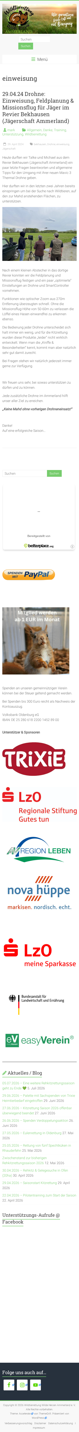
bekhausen (40, 144)
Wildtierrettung (36, 134)
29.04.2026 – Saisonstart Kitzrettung (29, 1183)
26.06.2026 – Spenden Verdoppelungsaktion (35, 1121)
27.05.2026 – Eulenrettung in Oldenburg (32, 1133)
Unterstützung (12, 134)
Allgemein (34, 130)
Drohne (51, 144)
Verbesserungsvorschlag (18, 1423)
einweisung (62, 144)
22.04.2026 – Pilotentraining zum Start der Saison (39, 1195)
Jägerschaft (9, 148)
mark (11, 130)
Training (60, 130)
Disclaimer (40, 1423)
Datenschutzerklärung (60, 1423)
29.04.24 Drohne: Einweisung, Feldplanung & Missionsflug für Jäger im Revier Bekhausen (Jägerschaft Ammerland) (38, 107)
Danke (47, 130)
